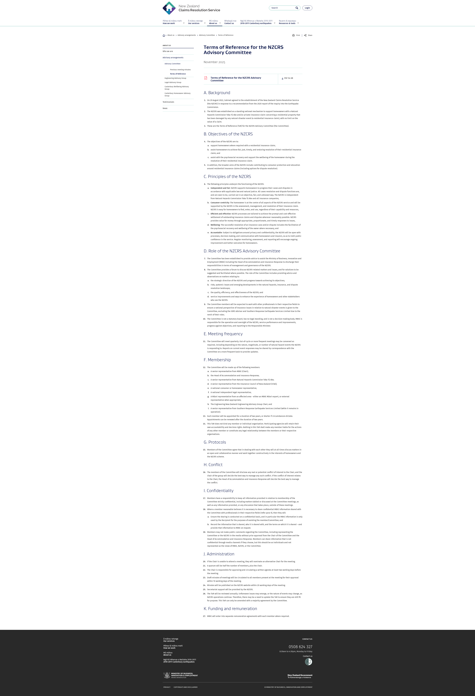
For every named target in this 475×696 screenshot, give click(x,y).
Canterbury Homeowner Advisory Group (177, 94)
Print (298, 35)
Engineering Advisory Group (175, 78)
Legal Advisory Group (173, 82)
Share (310, 35)
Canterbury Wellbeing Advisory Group (177, 88)
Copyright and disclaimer (185, 687)
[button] (173, 22)
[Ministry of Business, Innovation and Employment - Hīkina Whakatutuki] (180, 675)
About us (170, 35)
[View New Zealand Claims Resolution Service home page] (191, 7)
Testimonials (168, 102)
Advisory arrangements (187, 35)
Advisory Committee (207, 35)
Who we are (168, 51)
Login (307, 8)
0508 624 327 (300, 647)
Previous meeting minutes (180, 70)
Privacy (166, 687)
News (165, 108)
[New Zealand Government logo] (300, 676)
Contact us (307, 656)
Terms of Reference (225, 35)
